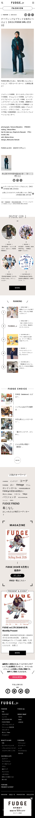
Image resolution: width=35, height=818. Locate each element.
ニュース (4, 717)
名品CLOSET (5, 714)
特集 (3, 712)
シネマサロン (5, 774)
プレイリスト (5, 772)
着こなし (8, 508)
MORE (17, 653)
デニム (28, 485)
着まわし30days (7, 494)
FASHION (7, 202)
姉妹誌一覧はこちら (16, 580)
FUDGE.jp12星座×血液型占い (13, 491)
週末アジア (5, 769)
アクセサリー (5, 735)
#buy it (4, 174)
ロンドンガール (10, 488)
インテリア (14, 481)
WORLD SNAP (22, 714)
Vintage (20, 484)
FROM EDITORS (21, 795)
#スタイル (30, 174)
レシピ (20, 748)
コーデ (24, 481)
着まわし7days (6, 732)
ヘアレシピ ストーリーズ (8, 748)
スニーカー (5, 500)
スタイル (17, 494)
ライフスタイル (6, 761)
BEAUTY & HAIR (6, 740)
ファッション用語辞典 (8, 727)
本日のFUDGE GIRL (16, 202)
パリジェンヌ (9, 497)
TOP (2, 202)
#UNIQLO (19, 174)
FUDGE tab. (21, 709)
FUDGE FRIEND (11, 504)
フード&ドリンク (6, 764)
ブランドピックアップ (8, 725)
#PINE (15, 174)
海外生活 (20, 753)
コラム (4, 766)
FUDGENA (5, 485)
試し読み (17, 575)
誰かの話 (4, 779)
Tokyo (24, 494)
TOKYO (20, 717)
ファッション (21, 743)
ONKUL (11, 500)
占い (12, 485)
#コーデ (25, 174)
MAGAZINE (4, 795)
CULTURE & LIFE (6, 756)
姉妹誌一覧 (12, 795)
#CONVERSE (9, 174)
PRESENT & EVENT (7, 787)
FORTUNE (4, 785)
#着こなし (17, 176)
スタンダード (5, 730)
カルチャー (5, 759)
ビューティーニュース (8, 746)
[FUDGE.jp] (17, 2)
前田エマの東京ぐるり (8, 777)
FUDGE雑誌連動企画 (24, 488)
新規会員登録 (17, 677)
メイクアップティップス (8, 751)
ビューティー (21, 746)
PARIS (20, 720)
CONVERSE (5, 481)
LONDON (20, 722)
